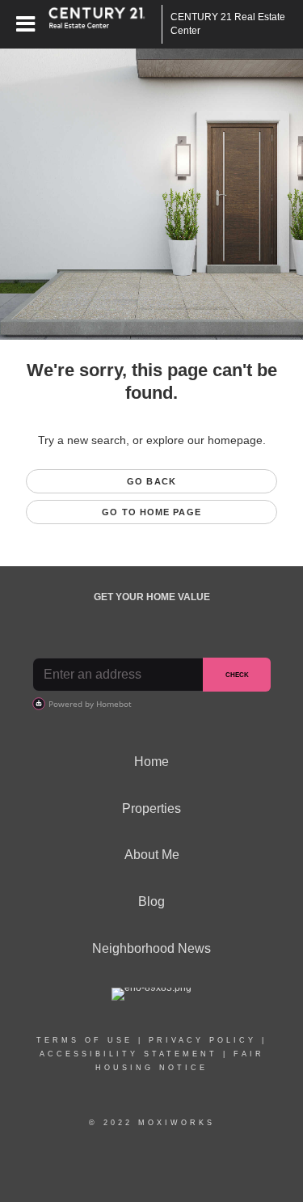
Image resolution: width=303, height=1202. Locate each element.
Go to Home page (151, 512)
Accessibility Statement (128, 1054)
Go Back (151, 481)
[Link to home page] (105, 24)
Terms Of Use (84, 1040)
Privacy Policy (202, 1040)
